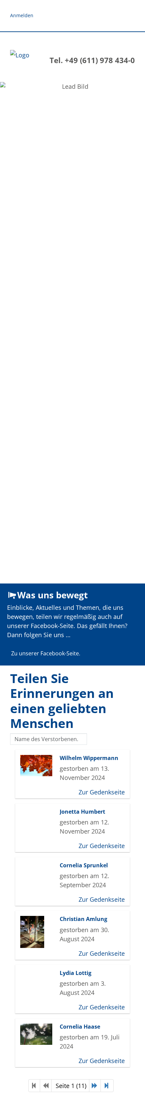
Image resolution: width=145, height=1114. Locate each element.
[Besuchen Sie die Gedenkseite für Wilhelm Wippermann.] (38, 765)
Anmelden (21, 15)
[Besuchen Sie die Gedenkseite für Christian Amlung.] (38, 932)
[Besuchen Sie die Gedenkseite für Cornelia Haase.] (38, 1034)
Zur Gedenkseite (102, 792)
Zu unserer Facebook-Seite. (45, 653)
